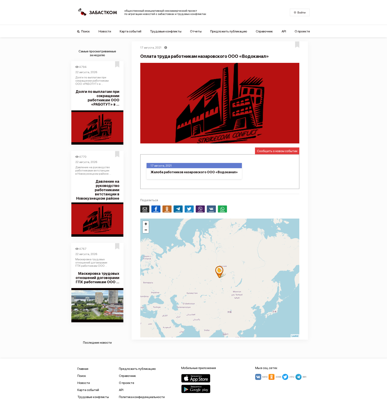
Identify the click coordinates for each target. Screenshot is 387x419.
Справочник (264, 31)
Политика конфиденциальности (142, 397)
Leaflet (295, 335)
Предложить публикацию (228, 31)
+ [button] (146, 223)
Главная (82, 369)
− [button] (146, 229)
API (284, 31)
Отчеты (196, 31)
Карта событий (130, 31)
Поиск (85, 31)
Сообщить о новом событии (277, 151)
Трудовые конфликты (165, 31)
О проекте (302, 31)
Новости (105, 31)
